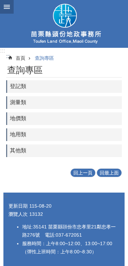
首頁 (20, 58)
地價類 (18, 118)
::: (2, 51)
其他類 (18, 150)
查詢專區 (44, 58)
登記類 (18, 86)
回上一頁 (83, 173)
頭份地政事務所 (64, 24)
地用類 (18, 134)
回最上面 (109, 173)
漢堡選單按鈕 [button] (7, 7)
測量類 (18, 102)
